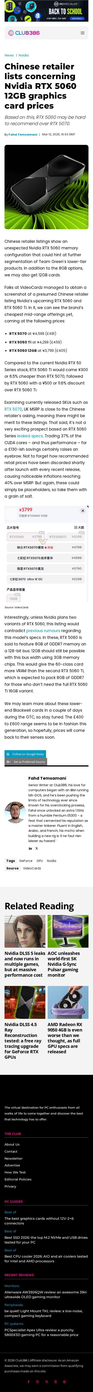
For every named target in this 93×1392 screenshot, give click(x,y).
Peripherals (14, 1305)
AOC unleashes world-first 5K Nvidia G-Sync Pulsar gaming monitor (64, 964)
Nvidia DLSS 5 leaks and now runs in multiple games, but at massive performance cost (25, 964)
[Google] (65, 1382)
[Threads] (56, 1382)
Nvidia (24, 55)
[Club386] (24, 33)
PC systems (14, 1324)
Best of (10, 1212)
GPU (40, 861)
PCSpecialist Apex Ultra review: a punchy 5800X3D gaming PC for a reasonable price (41, 1332)
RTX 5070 (13, 409)
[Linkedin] (30, 847)
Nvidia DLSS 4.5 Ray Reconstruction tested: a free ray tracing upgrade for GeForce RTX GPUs (23, 1040)
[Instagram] (38, 1382)
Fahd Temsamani (23, 134)
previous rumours (43, 630)
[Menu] (82, 32)
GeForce (26, 861)
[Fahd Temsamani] (15, 812)
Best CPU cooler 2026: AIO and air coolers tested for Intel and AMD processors (46, 1258)
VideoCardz (32, 868)
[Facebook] (29, 1382)
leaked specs (30, 436)
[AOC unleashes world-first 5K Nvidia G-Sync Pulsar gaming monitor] (68, 931)
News (9, 55)
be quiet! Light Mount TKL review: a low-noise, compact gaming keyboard (44, 1313)
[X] (36, 847)
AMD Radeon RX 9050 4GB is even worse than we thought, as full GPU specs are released (65, 1038)
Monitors (12, 1286)
